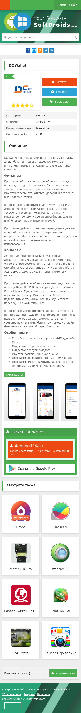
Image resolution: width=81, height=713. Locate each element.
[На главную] (41, 21)
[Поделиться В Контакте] (51, 50)
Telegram (62, 92)
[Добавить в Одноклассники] (40, 50)
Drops (20, 527)
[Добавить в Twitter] (45, 50)
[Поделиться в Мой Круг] (34, 50)
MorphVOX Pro (21, 569)
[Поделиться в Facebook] (28, 50)
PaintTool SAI (60, 611)
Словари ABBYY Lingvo (20, 611)
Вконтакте (43, 694)
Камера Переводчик (60, 653)
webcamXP (60, 569)
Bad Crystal (20, 653)
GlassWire (60, 527)
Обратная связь (11, 694)
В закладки (62, 101)
